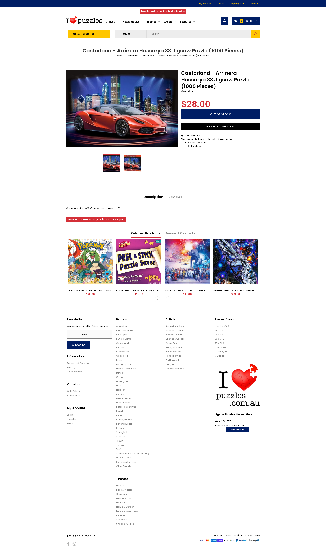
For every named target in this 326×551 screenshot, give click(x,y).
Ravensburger (124, 423)
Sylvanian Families (126, 462)
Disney (120, 485)
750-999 (219, 343)
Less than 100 (222, 326)
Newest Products (197, 142)
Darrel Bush (172, 343)
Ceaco (120, 347)
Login (70, 414)
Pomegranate (124, 419)
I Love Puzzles (230, 535)
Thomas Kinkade (175, 368)
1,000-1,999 (221, 347)
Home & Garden (125, 506)
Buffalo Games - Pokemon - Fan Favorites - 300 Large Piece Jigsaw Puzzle (109, 290)
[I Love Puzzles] (84, 23)
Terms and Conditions (79, 363)
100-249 (219, 330)
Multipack (220, 355)
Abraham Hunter (175, 330)
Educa (119, 360)
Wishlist (71, 423)
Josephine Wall (174, 351)
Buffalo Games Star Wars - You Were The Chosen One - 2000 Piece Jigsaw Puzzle (210, 290)
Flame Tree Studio (126, 368)
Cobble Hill (122, 355)
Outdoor (121, 515)
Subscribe (78, 345)
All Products (73, 395)
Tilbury (119, 440)
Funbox (120, 372)
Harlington (122, 381)
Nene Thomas (173, 355)
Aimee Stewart (174, 334)
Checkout (255, 3)
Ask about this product (222, 126)
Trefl (118, 449)
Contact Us (237, 429)
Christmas (122, 494)
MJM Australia (123, 402)
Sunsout (120, 436)
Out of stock (194, 146)
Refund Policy (74, 371)
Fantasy (120, 502)
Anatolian (121, 326)
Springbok (122, 432)
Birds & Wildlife (124, 489)
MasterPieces (123, 398)
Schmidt (120, 428)
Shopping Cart (237, 3)
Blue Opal (121, 334)
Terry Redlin (172, 364)
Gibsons (120, 377)
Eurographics (123, 364)
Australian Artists (175, 326)
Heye (119, 385)
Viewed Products (180, 233)
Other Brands (123, 466)
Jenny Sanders (174, 347)
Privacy (71, 367)
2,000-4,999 (221, 351)
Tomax (120, 445)
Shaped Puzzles (125, 523)
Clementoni (122, 351)
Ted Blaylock (172, 360)
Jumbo (120, 394)
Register (71, 419)
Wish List (220, 3)
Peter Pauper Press (127, 406)
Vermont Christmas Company (132, 453)
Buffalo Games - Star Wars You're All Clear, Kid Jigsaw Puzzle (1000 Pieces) (254, 290)
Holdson (120, 389)
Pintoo (119, 415)
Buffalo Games (124, 339)
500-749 (219, 339)
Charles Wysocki (175, 339)
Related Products (146, 233)
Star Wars (121, 519)
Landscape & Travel (127, 511)
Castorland (187, 91)
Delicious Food (124, 498)
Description (153, 196)
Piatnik (119, 411)
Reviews (175, 196)
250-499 (219, 334)
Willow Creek (123, 457)
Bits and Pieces (124, 330)
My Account (205, 3)
